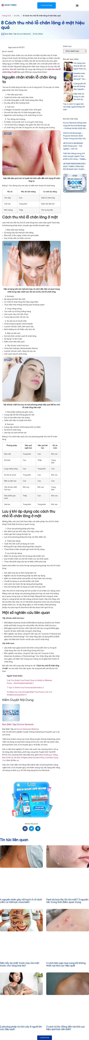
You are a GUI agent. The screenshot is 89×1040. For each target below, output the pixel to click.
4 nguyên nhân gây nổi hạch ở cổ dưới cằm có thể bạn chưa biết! (21, 900)
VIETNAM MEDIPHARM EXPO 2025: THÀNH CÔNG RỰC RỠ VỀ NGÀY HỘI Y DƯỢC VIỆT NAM (74, 167)
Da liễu (17, 16)
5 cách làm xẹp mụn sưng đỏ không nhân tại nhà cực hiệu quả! (66, 964)
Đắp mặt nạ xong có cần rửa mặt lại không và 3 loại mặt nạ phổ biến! (79, 97)
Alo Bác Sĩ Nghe (20, 758)
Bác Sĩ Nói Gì (7, 758)
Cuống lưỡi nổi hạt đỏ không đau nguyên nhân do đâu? (79, 87)
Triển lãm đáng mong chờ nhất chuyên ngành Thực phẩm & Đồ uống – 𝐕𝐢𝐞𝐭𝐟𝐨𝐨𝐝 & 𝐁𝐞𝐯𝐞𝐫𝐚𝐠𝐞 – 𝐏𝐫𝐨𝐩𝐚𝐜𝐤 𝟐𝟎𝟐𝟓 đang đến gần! (74, 157)
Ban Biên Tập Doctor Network (18, 724)
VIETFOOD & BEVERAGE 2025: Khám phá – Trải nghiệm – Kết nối (73, 146)
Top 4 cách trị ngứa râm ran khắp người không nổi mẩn (74, 107)
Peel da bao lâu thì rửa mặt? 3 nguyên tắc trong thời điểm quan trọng (67, 900)
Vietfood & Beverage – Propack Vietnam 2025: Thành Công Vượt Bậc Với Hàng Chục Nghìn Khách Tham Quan (74, 136)
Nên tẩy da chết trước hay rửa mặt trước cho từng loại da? (19, 964)
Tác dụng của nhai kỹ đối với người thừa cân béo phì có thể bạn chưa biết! (79, 66)
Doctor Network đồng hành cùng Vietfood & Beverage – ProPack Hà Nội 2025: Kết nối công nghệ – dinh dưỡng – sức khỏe (75, 126)
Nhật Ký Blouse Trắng (48, 755)
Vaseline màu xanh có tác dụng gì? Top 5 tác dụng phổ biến (79, 76)
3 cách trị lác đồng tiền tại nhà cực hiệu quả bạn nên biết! (65, 1028)
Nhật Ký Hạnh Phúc (36, 758)
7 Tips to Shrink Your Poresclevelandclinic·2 (25, 688)
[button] (77, 5)
